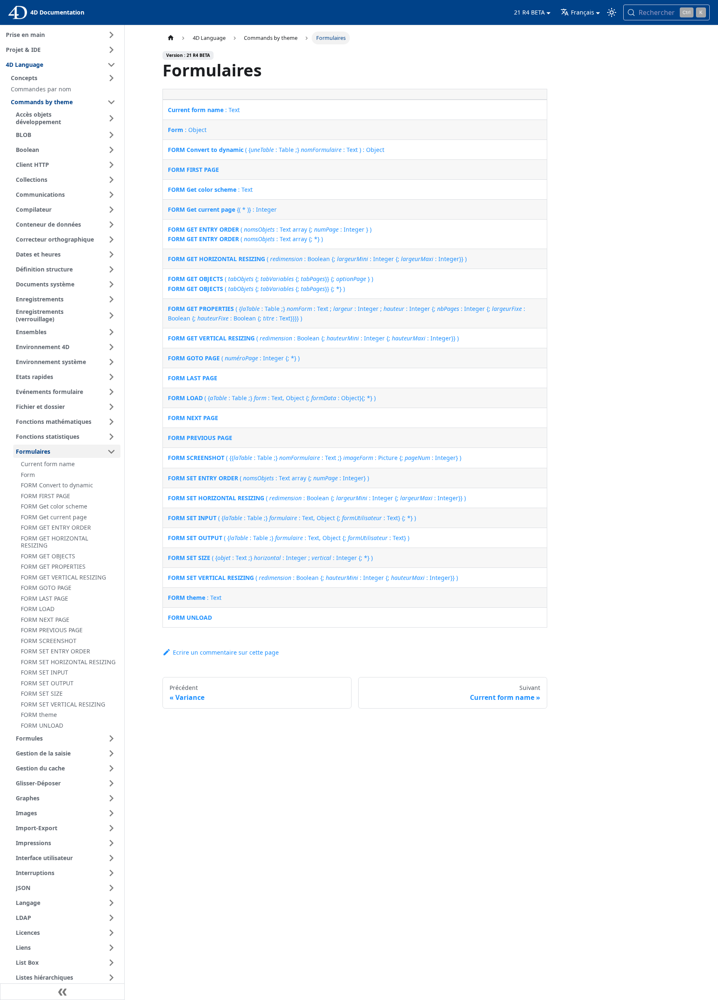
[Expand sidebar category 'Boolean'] (111, 149)
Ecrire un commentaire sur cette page (225, 652)
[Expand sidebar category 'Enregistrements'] (111, 299)
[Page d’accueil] (170, 38)
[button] (64, 78)
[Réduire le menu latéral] (62, 991)
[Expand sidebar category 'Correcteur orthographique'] (111, 239)
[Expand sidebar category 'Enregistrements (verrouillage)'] (111, 316)
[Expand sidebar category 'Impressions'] (111, 843)
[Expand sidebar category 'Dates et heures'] (111, 254)
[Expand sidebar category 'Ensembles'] (111, 332)
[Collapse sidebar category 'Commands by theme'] (111, 102)
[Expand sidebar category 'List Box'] (111, 962)
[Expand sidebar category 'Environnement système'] (111, 362)
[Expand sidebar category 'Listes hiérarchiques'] (111, 977)
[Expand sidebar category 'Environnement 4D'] (111, 347)
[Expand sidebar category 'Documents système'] (111, 284)
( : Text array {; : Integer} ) (268, 478)
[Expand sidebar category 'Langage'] (111, 903)
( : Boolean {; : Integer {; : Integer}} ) (317, 259)
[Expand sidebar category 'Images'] (111, 813)
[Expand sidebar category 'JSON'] (111, 888)
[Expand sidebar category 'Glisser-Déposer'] (111, 783)
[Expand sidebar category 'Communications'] (111, 194)
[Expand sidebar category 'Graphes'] (111, 798)
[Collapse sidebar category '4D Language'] (111, 64)
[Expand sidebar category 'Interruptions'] (111, 873)
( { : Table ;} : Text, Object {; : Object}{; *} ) (272, 398)
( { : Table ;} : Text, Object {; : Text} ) (288, 538)
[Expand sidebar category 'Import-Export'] (111, 828)
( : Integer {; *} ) (234, 358)
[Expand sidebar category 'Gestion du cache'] (111, 768)
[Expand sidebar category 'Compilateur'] (111, 209)
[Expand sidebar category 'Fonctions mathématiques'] (111, 421)
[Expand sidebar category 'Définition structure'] (111, 269)
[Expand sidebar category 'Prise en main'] (111, 35)
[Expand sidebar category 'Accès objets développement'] (111, 118)
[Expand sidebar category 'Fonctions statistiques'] (111, 436)
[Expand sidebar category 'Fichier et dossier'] (111, 406)
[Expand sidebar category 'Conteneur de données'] (111, 224)
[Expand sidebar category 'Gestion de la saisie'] (111, 753)
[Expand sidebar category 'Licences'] (111, 932)
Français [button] (582, 12)
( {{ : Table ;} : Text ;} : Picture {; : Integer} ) (314, 458)
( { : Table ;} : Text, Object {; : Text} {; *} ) (292, 518)
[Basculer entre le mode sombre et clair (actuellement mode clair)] (611, 12)
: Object (187, 130)
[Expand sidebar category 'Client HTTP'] (111, 164)
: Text (204, 110)
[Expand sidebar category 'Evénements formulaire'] (111, 392)
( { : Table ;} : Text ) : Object (276, 150)
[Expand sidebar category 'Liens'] (111, 947)
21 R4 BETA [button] (529, 12)
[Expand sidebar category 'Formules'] (111, 738)
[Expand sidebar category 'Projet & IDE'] (111, 49)
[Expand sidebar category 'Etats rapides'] (111, 377)
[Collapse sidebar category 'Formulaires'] (111, 451)
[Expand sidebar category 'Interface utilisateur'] (111, 858)
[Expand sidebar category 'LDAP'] (111, 917)
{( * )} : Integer (222, 209)
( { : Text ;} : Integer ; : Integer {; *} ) (270, 558)
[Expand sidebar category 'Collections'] (111, 179)
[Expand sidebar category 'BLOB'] (111, 135)
